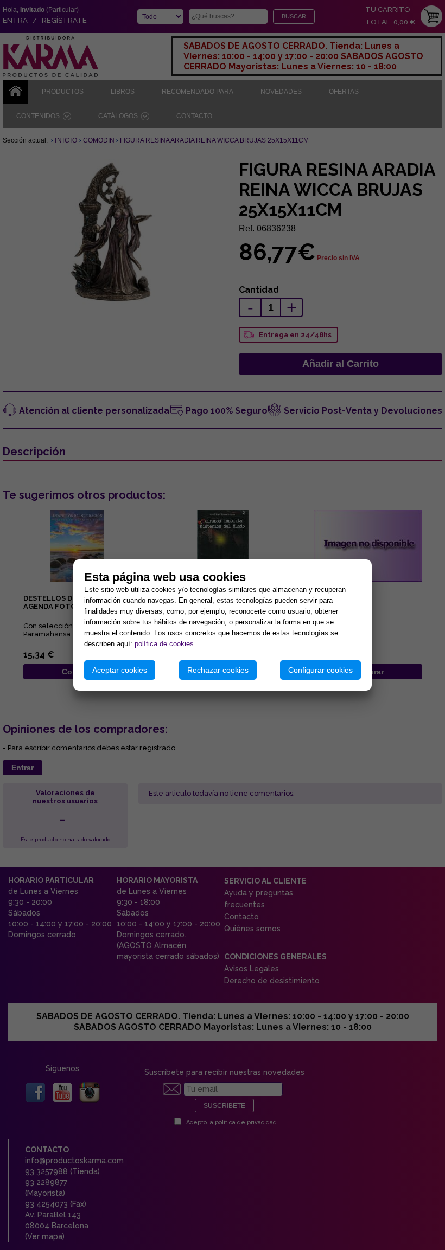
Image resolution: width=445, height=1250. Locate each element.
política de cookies (164, 644)
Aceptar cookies (119, 670)
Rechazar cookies (218, 670)
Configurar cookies (320, 670)
